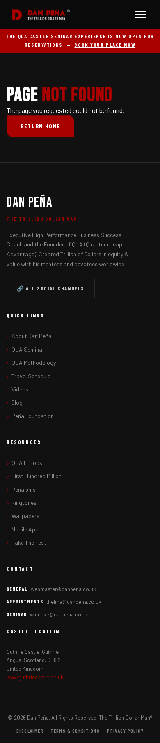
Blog (17, 402)
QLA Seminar (27, 349)
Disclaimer (29, 731)
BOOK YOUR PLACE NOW (104, 44)
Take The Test (28, 542)
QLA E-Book (26, 462)
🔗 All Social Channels (51, 288)
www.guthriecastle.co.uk (35, 677)
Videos (19, 389)
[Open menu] (140, 14)
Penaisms (23, 489)
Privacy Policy (125, 731)
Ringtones (24, 502)
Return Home (40, 125)
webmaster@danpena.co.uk (63, 589)
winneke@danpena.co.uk (59, 614)
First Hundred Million (36, 475)
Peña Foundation (32, 415)
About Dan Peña (31, 335)
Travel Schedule (30, 376)
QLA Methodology (33, 362)
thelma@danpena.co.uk (73, 601)
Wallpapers (25, 515)
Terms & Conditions (75, 731)
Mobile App (25, 529)
